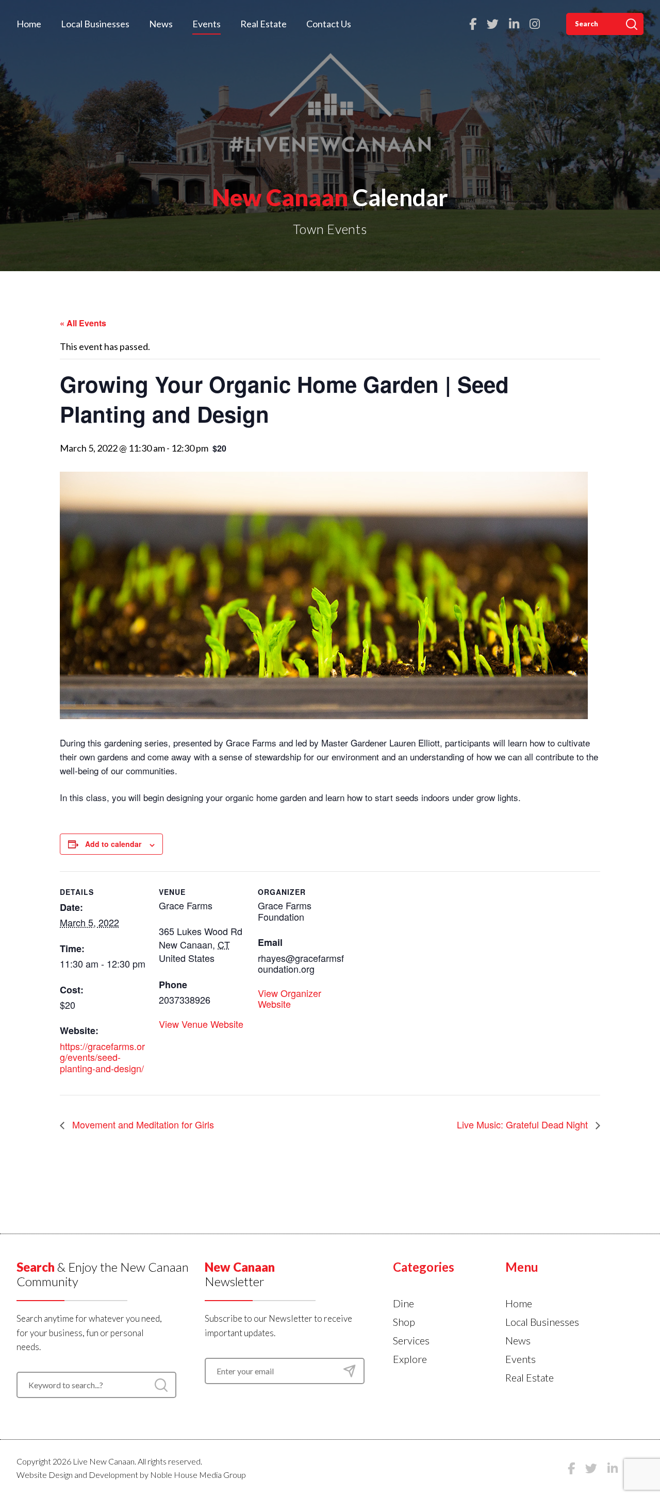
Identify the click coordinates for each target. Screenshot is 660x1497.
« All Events (83, 323)
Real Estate (263, 23)
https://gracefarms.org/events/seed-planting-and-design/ (102, 1057)
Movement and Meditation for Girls (142, 1124)
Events (206, 23)
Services (411, 1340)
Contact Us (328, 23)
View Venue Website (201, 1023)
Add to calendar (113, 844)
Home (28, 23)
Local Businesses (95, 23)
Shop (404, 1322)
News (161, 23)
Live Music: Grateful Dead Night (523, 1124)
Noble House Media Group (198, 1474)
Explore (410, 1359)
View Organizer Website (289, 998)
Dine (403, 1303)
